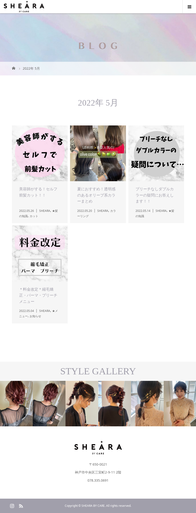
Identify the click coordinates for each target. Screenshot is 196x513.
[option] (32, 403)
